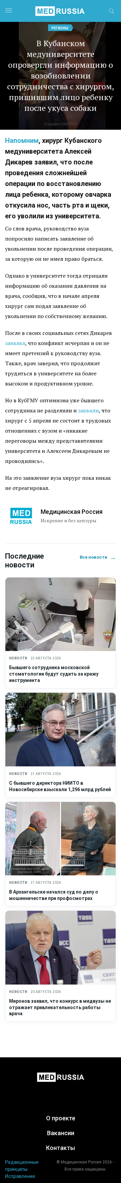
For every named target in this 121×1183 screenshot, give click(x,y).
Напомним (22, 140)
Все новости (98, 557)
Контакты (60, 1147)
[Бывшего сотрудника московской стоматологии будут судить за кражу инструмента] (60, 614)
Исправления (20, 1176)
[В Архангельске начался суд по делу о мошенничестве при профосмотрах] (60, 839)
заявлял (15, 343)
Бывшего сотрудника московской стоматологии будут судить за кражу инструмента (53, 674)
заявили (88, 410)
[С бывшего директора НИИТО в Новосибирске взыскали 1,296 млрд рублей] (60, 730)
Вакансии (60, 1133)
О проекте (60, 1118)
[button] (111, 12)
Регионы (59, 28)
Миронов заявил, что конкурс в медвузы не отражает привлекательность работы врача (60, 1007)
